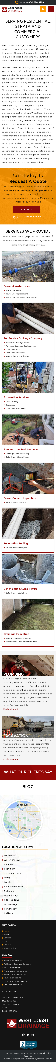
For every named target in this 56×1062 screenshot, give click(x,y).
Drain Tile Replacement (16, 353)
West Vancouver (12, 860)
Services (7, 938)
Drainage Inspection (13, 985)
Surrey (7, 877)
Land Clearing (12, 401)
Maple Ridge (11, 904)
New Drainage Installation (17, 356)
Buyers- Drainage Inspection (18, 638)
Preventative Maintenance (15, 971)
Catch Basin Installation (16, 593)
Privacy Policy (10, 948)
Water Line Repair (14, 290)
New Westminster (13, 886)
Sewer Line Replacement (17, 294)
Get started (26, 209)
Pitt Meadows (11, 900)
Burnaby (8, 864)
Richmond (9, 891)
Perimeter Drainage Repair (17, 342)
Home (6, 931)
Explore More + (10, 709)
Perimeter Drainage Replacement (21, 346)
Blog (6, 941)
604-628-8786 (31, 216)
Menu (51, 9)
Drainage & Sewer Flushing (17, 453)
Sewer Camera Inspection (15, 974)
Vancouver (9, 855)
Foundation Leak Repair (16, 547)
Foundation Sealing (12, 978)
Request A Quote (43, 9)
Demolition (10, 405)
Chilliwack (9, 913)
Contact (7, 945)
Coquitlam (9, 869)
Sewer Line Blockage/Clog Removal (21, 297)
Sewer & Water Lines (13, 960)
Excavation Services (12, 967)
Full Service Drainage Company (17, 964)
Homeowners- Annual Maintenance (21, 641)
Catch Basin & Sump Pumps (17, 457)
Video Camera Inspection (17, 502)
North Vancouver (13, 873)
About (7, 934)
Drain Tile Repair (13, 349)
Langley (8, 882)
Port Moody (10, 909)
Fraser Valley (11, 895)
